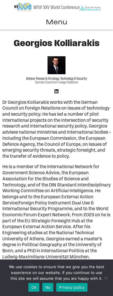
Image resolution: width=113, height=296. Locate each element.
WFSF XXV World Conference (56, 7)
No (48, 287)
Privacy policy (72, 287)
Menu (56, 22)
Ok (34, 287)
